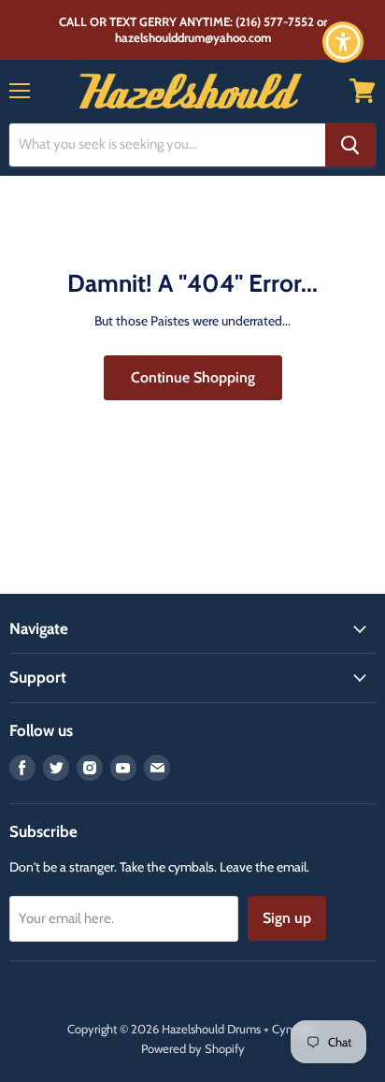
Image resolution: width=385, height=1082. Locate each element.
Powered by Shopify (193, 1048)
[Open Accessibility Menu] (343, 43)
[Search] (350, 144)
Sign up (287, 918)
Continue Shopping (193, 377)
